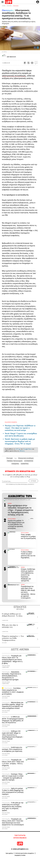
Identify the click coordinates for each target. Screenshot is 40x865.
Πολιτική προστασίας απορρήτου (24, 853)
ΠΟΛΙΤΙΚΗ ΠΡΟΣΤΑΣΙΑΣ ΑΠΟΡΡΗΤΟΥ (24, 484)
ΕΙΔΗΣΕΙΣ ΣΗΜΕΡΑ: (11, 422)
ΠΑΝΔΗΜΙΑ (15, 464)
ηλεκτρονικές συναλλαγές (14, 76)
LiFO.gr (17, 449)
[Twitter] (38, 47)
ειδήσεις (22, 451)
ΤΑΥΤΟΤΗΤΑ (20, 835)
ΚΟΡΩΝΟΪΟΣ (28, 461)
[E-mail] (32, 62)
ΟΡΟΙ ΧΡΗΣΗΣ (9, 484)
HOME (3, 5)
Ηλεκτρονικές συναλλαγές (25, 458)
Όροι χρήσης (9, 853)
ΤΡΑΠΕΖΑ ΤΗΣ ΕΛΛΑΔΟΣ (14, 461)
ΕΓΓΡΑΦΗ (33, 481)
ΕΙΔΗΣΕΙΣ (9, 5)
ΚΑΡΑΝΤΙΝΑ (24, 464)
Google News (27, 449)
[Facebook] (35, 47)
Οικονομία (15, 5)
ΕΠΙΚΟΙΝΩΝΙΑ (20, 838)
